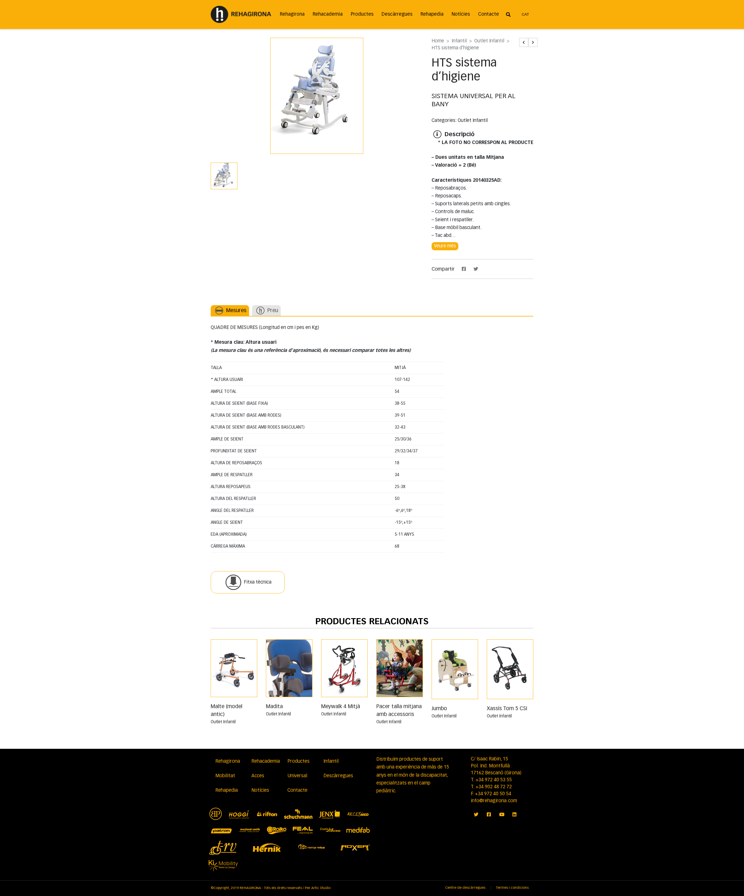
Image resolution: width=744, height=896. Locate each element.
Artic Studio (320, 888)
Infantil (459, 41)
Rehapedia (432, 14)
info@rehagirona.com (494, 801)
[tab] (230, 310)
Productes (298, 761)
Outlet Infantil (489, 41)
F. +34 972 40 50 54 (491, 794)
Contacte (488, 14)
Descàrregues (397, 14)
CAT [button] (525, 14)
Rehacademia (328, 14)
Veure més (445, 246)
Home (438, 41)
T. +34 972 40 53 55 (491, 780)
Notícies (461, 14)
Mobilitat (225, 776)
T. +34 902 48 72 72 (491, 787)
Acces (257, 776)
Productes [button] (362, 14)
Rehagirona (292, 14)
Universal (297, 776)
